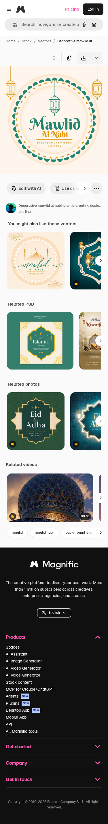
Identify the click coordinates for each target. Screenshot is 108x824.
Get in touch (19, 779)
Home (11, 41)
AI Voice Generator (23, 675)
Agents (17, 696)
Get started (18, 746)
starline (24, 211)
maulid (17, 532)
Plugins (17, 703)
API (9, 724)
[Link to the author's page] (11, 209)
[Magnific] (54, 565)
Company (16, 763)
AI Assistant (16, 654)
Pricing (72, 9)
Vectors (44, 41)
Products (15, 637)
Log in (93, 9)
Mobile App (16, 717)
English (54, 612)
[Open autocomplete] (13, 24)
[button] (54, 612)
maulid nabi (44, 532)
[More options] (54, 58)
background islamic (81, 532)
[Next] (84, 188)
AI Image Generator (24, 661)
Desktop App (22, 710)
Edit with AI (29, 188)
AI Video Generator (23, 668)
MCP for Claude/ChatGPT (30, 689)
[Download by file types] (96, 58)
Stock (27, 41)
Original (37, 77)
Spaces (13, 647)
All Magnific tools (22, 731)
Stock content (19, 682)
